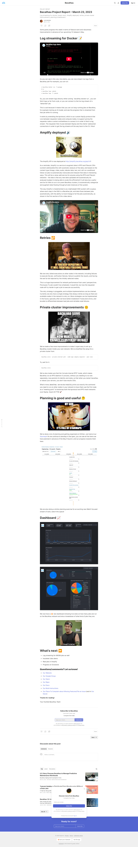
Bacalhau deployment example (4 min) (50, 778)
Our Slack (46, 679)
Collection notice (78, 835)
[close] (84, 789)
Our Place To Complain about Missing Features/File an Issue (64, 691)
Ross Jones (49, 792)
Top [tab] (42, 769)
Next (93, 737)
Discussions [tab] (52, 769)
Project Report (45, 9)
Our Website (47, 673)
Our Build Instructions (50, 688)
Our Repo (46, 682)
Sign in (133, 3)
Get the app (77, 839)
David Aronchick (62, 779)
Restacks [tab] (50, 749)
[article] (69, 777)
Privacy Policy (81, 811)
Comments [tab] (44, 749)
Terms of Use (77, 809)
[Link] (37, 38)
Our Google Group (49, 676)
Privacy (67, 835)
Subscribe (125, 3)
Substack (61, 843)
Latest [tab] (46, 769)
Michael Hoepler (51, 779)
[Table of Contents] (2, 423)
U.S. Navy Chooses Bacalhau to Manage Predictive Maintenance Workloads (58, 774)
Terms (71, 835)
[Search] (114, 2)
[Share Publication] (118, 2)
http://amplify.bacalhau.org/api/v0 (78, 161)
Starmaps (43, 436)
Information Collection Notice (68, 811)
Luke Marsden (47, 20)
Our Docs (46, 685)
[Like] (41, 25)
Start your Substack (64, 839)
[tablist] (47, 748)
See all (43, 811)
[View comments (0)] (45, 25)
